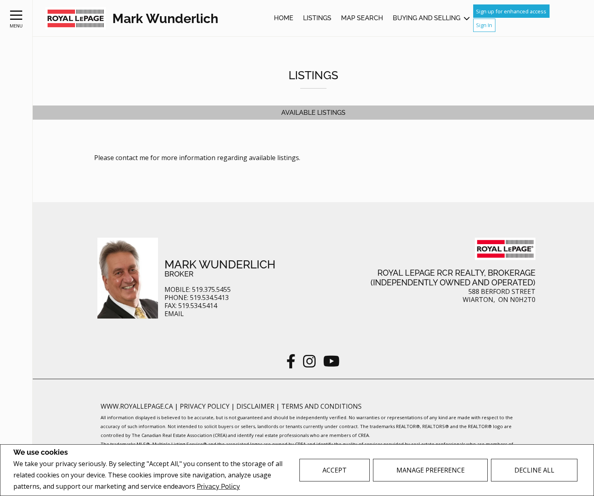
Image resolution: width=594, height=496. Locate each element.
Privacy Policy (218, 486)
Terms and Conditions (321, 406)
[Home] (75, 18)
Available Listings (313, 112)
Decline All (534, 470)
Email (174, 314)
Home (283, 18)
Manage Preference (430, 470)
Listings (317, 18)
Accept (334, 470)
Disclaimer (256, 406)
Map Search (362, 18)
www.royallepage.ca (137, 406)
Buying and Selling (426, 18)
